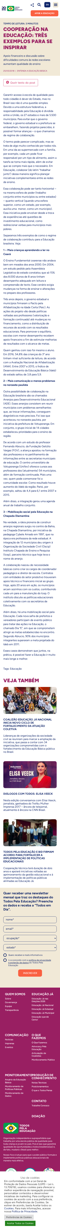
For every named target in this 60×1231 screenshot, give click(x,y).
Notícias (9, 1039)
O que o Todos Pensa (42, 1090)
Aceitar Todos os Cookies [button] (20, 1223)
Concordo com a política (15, 956)
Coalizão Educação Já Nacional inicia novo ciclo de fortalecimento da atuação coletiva (27, 724)
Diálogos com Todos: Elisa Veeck (28, 793)
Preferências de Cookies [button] (19, 1217)
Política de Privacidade (24, 1211)
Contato (39, 1101)
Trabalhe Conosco (40, 1105)
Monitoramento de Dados (14, 1094)
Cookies (9, 1208)
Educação (16, 668)
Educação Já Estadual (42, 1009)
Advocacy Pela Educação (39, 1048)
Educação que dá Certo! (40, 1018)
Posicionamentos (40, 1086)
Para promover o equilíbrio (35, 331)
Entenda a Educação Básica (32, 71)
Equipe (8, 1006)
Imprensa (9, 1043)
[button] (39, 5)
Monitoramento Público (43, 1059)
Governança (11, 1002)
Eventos (9, 1047)
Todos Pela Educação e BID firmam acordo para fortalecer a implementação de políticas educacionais (28, 856)
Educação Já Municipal (43, 1013)
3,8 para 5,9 (34, 374)
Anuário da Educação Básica (15, 1081)
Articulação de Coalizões (39, 1054)
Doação (38, 1116)
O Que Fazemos (39, 1042)
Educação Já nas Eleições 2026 (40, 1000)
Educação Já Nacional (43, 1005)
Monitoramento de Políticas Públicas (14, 1087)
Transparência (12, 1010)
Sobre (8, 998)
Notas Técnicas (39, 1082)
